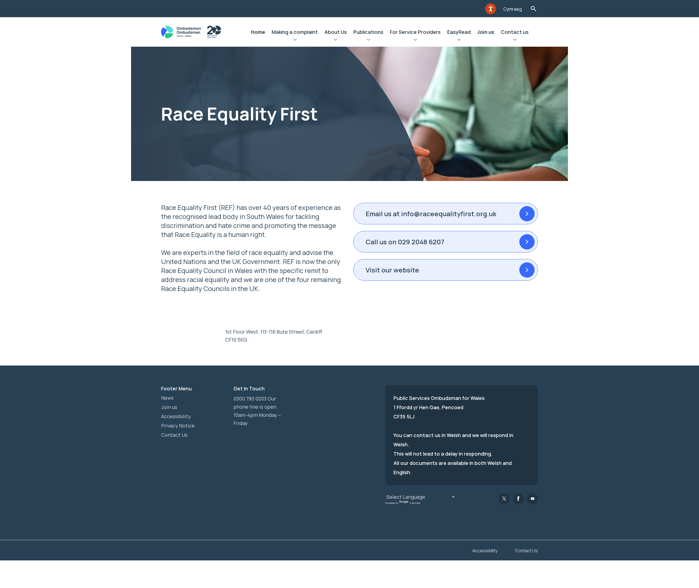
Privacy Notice (178, 425)
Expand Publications (368, 40)
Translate (414, 503)
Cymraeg (512, 9)
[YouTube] (532, 498)
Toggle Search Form (533, 8)
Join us (485, 32)
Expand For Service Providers (415, 40)
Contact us (515, 32)
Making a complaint (295, 32)
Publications (368, 32)
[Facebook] (518, 498)
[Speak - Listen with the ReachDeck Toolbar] (490, 8)
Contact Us (174, 435)
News (167, 397)
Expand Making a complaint (294, 40)
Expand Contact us (514, 40)
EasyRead (459, 32)
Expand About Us (335, 40)
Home (258, 32)
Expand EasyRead (459, 40)
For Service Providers (415, 32)
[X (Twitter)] (504, 498)
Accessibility (176, 416)
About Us (335, 32)
